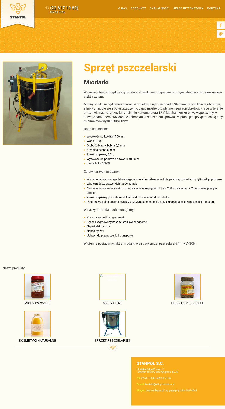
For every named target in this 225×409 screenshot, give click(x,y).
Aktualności (159, 8)
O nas (122, 8)
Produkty (138, 8)
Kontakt (213, 8)
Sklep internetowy (188, 8)
